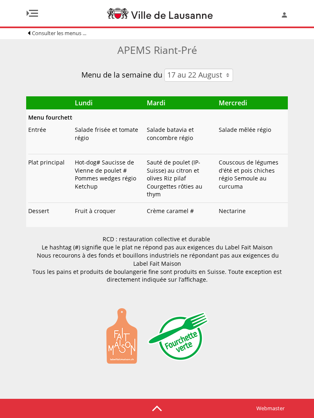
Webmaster (270, 408)
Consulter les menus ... (59, 33)
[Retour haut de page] (157, 407)
